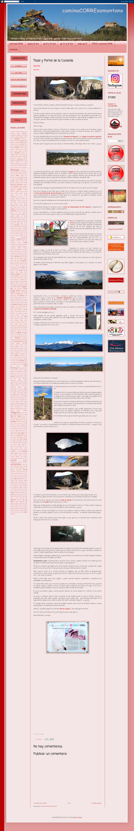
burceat (25, 190)
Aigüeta (19, 135)
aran (23, 144)
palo (15, 359)
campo (19, 202)
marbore (16, 324)
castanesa (25, 213)
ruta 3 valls (13, 423)
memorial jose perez (18, 329)
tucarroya (25, 489)
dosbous (25, 258)
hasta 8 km (33, 43)
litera (25, 317)
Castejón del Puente (21, 216)
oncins (11, 355)
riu (23, 414)
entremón (12, 269)
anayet (25, 141)
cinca (11, 228)
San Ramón (19, 441)
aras (26, 144)
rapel (13, 405)
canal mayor (13, 204)
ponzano (12, 386)
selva (11, 455)
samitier (25, 435)
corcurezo (12, 242)
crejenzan (19, 248)
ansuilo (12, 144)
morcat (21, 345)
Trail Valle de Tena (22, 482)
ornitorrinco (21, 355)
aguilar (18, 133)
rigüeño (15, 414)
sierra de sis (16, 458)
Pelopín (22, 364)
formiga (16, 281)
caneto (17, 205)
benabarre (25, 168)
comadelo (12, 237)
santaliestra (13, 450)
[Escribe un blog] (47, 739)
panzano (25, 359)
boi (24, 181)
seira (16, 453)
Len (15, 317)
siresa (25, 458)
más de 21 (82, 43)
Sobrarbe (13, 460)
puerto (25, 389)
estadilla (17, 274)
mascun (25, 324)
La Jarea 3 (21, 301)
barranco (12, 162)
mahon (21, 320)
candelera (12, 205)
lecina (11, 317)
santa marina (14, 448)
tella (26, 468)
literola (12, 318)
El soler (22, 267)
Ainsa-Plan (12, 137)
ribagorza (14, 412)
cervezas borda (23, 225)
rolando (21, 420)
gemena (25, 285)
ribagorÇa (25, 410)
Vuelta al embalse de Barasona (18, 507)
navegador (17, 352)
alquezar (17, 139)
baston (15, 165)
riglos (11, 414)
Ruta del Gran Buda (22, 428)
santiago (20, 450)
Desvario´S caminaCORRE (112, 105)
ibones (11, 296)
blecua (21, 179)
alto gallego (21, 141)
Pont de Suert (23, 384)
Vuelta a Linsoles (14, 505)
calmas (16, 193)
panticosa (21, 359)
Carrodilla (13, 211)
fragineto (12, 283)
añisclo (20, 144)
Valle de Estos (14, 498)
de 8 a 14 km (49, 43)
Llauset (17, 318)
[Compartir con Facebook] (51, 739)
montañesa (17, 338)
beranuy (16, 172)
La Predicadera (24, 303)
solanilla (20, 462)
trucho (11, 489)
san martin (24, 439)
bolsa (14, 182)
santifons (25, 450)
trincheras (20, 487)
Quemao (21, 403)
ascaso (12, 151)
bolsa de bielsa (19, 182)
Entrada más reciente (40, 803)
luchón (25, 318)
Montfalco (24, 341)
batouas (20, 168)
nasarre (15, 348)
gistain (12, 287)
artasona (12, 149)
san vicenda (24, 442)
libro (22, 317)
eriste (21, 271)
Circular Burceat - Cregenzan (20, 228)
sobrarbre (25, 460)
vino (26, 501)
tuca (15, 489)
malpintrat (12, 322)
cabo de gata (23, 191)
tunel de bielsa (23, 491)
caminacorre (13, 197)
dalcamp (22, 255)
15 (10, 132)
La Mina (25, 301)
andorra (12, 142)
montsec (12, 345)
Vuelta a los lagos (23, 505)
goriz (11, 289)
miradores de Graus (21, 333)
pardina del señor (14, 361)
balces (16, 155)
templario (12, 470)
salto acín (12, 435)
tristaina (25, 487)
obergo (16, 354)
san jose (12, 439)
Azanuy (12, 153)
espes (26, 272)
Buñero (19, 190)
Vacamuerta (24, 496)
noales (25, 352)
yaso (15, 512)
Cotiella (25, 243)
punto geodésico (14, 394)
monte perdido (17, 341)
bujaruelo (12, 190)
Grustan (12, 290)
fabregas (16, 276)
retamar (18, 410)
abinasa (13, 132)
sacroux (23, 432)
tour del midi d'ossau (15, 477)
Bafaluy (23, 153)
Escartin (12, 272)
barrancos (12, 164)
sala (26, 432)
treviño (20, 484)
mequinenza (13, 331)
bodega (25, 179)
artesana (17, 149)
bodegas (12, 181)
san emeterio (13, 437)
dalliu (26, 255)
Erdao (16, 271)
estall (22, 274)
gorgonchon (19, 287)
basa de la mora (23, 164)
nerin (22, 352)
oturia (11, 359)
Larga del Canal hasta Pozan (17, 311)
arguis (25, 146)
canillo (21, 205)
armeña (16, 148)
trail (23, 479)
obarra (12, 354)
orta (26, 355)
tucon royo (13, 491)
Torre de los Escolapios (15, 473)
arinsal (12, 148)
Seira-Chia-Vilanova (22, 453)
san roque (12, 442)
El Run (18, 267)
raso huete (21, 405)
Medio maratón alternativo (21, 326)
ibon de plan (24, 294)
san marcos (17, 439)
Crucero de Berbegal (14, 250)
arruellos (25, 148)
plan (15, 378)
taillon (11, 468)
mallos (25, 320)
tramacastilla (13, 484)
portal (26, 386)
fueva (11, 285)
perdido (25, 370)
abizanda (18, 132)
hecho (26, 290)
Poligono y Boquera (14, 384)
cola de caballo (19, 235)
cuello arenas (17, 251)
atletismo (25, 151)
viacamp (16, 501)
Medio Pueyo (13, 327)
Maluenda (18, 322)
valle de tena (23, 498)
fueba (26, 283)
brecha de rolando (17, 188)
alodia (11, 139)
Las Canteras (19, 313)
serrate (17, 457)
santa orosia (23, 448)
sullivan (40, 739)
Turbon (12, 493)
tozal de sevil (18, 479)
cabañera (17, 191)
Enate (26, 267)
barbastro (20, 160)
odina (19, 354)
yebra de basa (20, 512)
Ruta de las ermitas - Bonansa (17, 425)
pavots (18, 364)
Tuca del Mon (19, 489)
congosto (19, 239)
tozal (21, 477)
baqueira (25, 158)
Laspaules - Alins (19, 315)
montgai (12, 343)
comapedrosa (13, 239)
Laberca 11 (25, 306)
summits (25, 466)
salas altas (13, 434)
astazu (15, 151)
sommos (25, 462)
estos (25, 274)
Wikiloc (42, 734)
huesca (19, 294)
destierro (12, 257)
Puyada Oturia (19, 401)
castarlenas (13, 214)
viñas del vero (14, 503)
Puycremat (12, 403)
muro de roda (23, 347)
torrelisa (16, 475)
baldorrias (12, 156)
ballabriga (25, 156)
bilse (26, 175)
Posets (19, 387)
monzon (17, 345)
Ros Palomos (20, 421)
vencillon (19, 500)
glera (15, 287)
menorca (25, 329)
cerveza (16, 225)
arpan (21, 148)
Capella (12, 209)
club (14, 235)
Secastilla (24, 451)
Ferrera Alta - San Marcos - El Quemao (18, 278)
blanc (17, 179)
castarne (18, 214)
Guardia (22, 290)
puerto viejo (13, 391)
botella (20, 186)
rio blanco (20, 414)
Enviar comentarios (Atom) (49, 806)
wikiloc (12, 512)
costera (19, 242)
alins (21, 137)
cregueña (19, 246)
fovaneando (24, 281)
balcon (20, 155)
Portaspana (12, 387)
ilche (18, 296)
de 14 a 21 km (66, 43)
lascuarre (12, 315)
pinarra (21, 375)
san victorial (13, 444)
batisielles (16, 168)
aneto (21, 142)
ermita (25, 271)
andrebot (17, 142)
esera (17, 272)
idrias (15, 296)
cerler (18, 223)
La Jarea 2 (15, 301)
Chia (22, 227)
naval (19, 348)
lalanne (25, 310)
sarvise (19, 451)
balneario (19, 158)
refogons (12, 408)
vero (23, 500)
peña (26, 364)
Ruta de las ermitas (22, 423)
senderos (12, 457)
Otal (18, 357)
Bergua (20, 172)
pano (17, 359)
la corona (23, 299)
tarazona (16, 468)
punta (18, 393)
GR (17, 288)
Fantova (18, 278)
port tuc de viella (19, 386)
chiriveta (25, 227)
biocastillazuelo (20, 177)
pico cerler (18, 373)
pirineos (12, 377)
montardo (18, 340)
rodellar (17, 420)
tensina (25, 470)
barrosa (17, 164)
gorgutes (24, 287)
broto (23, 188)
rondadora (13, 422)
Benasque (14, 169)
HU (15, 294)
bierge (22, 175)
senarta (15, 455)
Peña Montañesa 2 (23, 368)
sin (23, 458)
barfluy (25, 160)
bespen (21, 174)
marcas (21, 324)
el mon (20, 262)
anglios (25, 142)
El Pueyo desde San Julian (16, 264)
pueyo (22, 391)
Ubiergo (12, 494)
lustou (11, 320)
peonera (16, 370)
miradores (12, 333)
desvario (17, 257)
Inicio (69, 803)
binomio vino (13, 177)
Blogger (80, 817)
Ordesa (16, 355)
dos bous (19, 258)
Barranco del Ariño (21, 162)
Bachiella (17, 153)
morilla (25, 345)
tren (17, 484)
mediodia (19, 327)
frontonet (22, 283)
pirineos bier (19, 377)
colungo (25, 235)
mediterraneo (24, 327)
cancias (25, 204)
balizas (20, 156)
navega (12, 352)
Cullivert (21, 253)
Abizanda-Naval (23, 132)
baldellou (25, 155)
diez (15, 258)
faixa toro (21, 276)
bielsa (17, 176)
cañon (11, 207)
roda (26, 414)
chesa (19, 227)
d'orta (19, 255)
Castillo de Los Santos (22, 218)
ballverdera (13, 158)
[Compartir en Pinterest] (53, 739)
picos (18, 375)
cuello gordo (24, 251)
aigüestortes (13, 135)
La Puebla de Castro (16, 304)
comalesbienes (24, 237)
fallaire (25, 276)
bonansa (20, 184)
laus (26, 315)
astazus (20, 151)
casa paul (18, 213)
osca (11, 357)
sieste (20, 458)
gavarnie (21, 285)
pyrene (17, 403)
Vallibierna (13, 500)
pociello (25, 380)
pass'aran (18, 362)
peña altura (14, 366)
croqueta (25, 248)
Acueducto (12, 133)
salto (26, 434)
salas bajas (21, 434)
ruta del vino (18, 432)
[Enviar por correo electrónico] (45, 739)
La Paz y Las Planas (15, 303)
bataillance (19, 165)
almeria (25, 137)
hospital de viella (19, 292)
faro (22, 278)
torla (21, 471)
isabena (21, 296)
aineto (22, 135)
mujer (11, 347)
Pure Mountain (21, 394)
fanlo (15, 278)
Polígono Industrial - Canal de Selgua (18, 382)
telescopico (21, 468)
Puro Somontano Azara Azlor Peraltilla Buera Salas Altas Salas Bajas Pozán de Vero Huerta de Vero (18, 397)
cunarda (15, 255)
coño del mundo (20, 241)
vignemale (21, 501)
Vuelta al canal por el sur (16, 507)
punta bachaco (23, 393)
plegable (20, 380)
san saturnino (18, 442)
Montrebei (24, 343)
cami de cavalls (21, 195)
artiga (26, 149)
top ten (17, 471)
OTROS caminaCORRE (102, 43)
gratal (20, 288)
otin (20, 357)
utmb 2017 (19, 496)
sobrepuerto (13, 462)
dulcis (11, 260)
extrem (12, 276)
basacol (12, 165)
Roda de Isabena (15, 416)
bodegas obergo (19, 181)
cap (26, 207)
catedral (25, 221)
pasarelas (21, 361)
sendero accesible (22, 455)
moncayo (16, 336)
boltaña (25, 182)
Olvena (23, 354)
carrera (16, 209)
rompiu (25, 420)
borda (16, 186)
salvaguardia (19, 435)
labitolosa (12, 308)
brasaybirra (24, 186)
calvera (20, 193)
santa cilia (24, 446)
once (26, 354)
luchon (21, 318)
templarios (19, 470)
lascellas (25, 313)
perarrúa (21, 370)
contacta (14, 49)
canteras (25, 205)
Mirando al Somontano (16, 334)
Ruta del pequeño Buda (16, 430)
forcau (12, 281)
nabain (11, 348)
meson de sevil (22, 331)
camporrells (24, 202)
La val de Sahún (18, 306)
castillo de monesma (15, 220)
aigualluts (24, 133)
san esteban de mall (22, 437)
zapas (25, 512)
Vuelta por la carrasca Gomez (20, 510)
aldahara (18, 137)
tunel (17, 491)
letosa (18, 317)
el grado (23, 260)
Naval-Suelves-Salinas (22, 350)
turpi (26, 493)
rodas (19, 418)
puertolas (19, 391)
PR (18, 389)
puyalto (25, 401)
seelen (12, 453)
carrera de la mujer (22, 209)
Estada (12, 274)
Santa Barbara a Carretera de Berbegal (18, 445)
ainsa (25, 135)
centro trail (13, 223)
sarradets (13, 451)
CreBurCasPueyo (14, 244)
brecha (11, 188)
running (25, 421)
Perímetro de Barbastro (15, 371)
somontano (15, 464)
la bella (23, 297)
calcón (11, 193)
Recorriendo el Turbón (21, 407)
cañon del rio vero (19, 207)
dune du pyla (17, 260)
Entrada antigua (96, 803)
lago (16, 310)
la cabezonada (18, 299)
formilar (20, 281)
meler (11, 329)
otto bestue (24, 357)
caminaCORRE (16, 43)
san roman (24, 441)
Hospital (12, 292)
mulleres (16, 347)
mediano (12, 326)
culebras (12, 253)
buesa (25, 188)
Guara (18, 290)
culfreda (17, 253)
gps (15, 288)
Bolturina (13, 184)
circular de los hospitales (16, 230)
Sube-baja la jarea (18, 466)
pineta (25, 375)
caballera (12, 191)
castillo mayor (20, 221)
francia (17, 283)
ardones (22, 146)
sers (21, 457)
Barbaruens (13, 160)
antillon (16, 144)
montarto (22, 340)
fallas (11, 278)
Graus (25, 288)
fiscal (26, 279)
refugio (16, 408)
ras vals (17, 405)
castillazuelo (13, 218)
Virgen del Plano (23, 503)
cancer (20, 204)
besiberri (17, 174)
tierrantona (12, 471)
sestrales (25, 457)
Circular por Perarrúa (19, 232)
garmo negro (16, 285)
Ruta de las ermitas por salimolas (18, 426)
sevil (11, 458)
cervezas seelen (14, 227)
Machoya (17, 320)
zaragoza (12, 514)
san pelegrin (13, 441)
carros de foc (19, 211)
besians (12, 174)
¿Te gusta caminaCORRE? (115, 229)
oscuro (14, 357)
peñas (11, 370)
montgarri (18, 343)
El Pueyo (25, 262)
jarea (20, 297)
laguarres (20, 310)
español (21, 272)
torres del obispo (23, 475)
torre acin (25, 471)
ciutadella (16, 234)
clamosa (21, 234)
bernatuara (24, 172)
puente (21, 389)
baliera (17, 156)
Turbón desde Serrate (20, 493)
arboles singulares (14, 146)
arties (22, 149)
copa (26, 241)
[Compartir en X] (49, 739)
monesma (20, 336)
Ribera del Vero (23, 413)
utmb (15, 496)
